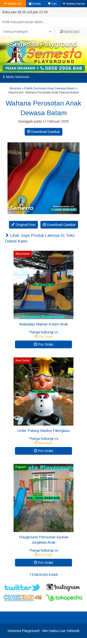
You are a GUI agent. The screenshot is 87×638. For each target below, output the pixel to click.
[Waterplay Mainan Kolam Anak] (43, 317)
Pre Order (45, 344)
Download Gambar (45, 132)
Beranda (15, 88)
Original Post (25, 225)
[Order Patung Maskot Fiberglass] (43, 423)
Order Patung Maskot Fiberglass (43, 430)
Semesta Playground (43, 44)
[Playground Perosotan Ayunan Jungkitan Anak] (43, 530)
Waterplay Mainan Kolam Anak (43, 324)
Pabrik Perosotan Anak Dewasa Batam (49, 88)
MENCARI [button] (71, 32)
